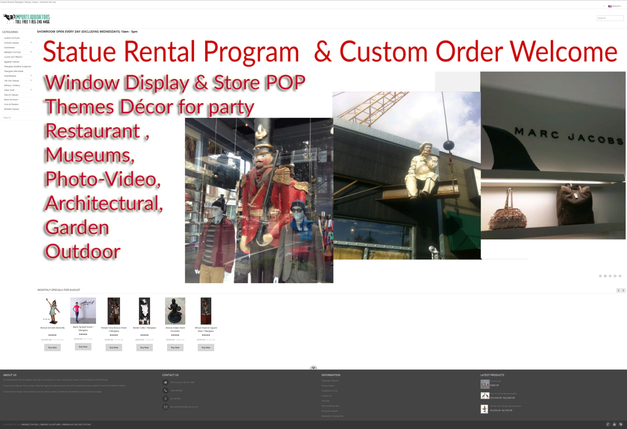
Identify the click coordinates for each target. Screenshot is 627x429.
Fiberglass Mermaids (13, 71)
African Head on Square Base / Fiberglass (206, 329)
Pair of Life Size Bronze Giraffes (503, 393)
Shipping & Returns (330, 380)
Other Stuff (9, 90)
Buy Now (52, 347)
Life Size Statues (11, 80)
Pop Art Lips (495, 381)
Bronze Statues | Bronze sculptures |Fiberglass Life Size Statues (56, 424)
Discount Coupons (330, 411)
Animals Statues (11, 42)
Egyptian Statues (11, 61)
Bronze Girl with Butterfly (52, 327)
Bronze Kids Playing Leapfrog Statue (505, 406)
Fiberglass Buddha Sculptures (17, 66)
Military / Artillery (12, 85)
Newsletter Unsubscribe (332, 416)
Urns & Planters (11, 104)
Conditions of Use (330, 390)
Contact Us (326, 395)
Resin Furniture (11, 99)
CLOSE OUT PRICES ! (13, 57)
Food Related (10, 76)
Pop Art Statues (11, 94)
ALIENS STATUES (12, 38)
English (616, 6)
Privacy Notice (328, 385)
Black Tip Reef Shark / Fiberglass (83, 329)
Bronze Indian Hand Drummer (175, 329)
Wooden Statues (11, 109)
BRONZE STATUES (12, 52)
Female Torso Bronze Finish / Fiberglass (114, 329)
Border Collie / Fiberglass (144, 327)
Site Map (326, 400)
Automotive (9, 47)
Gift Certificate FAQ (330, 406)
